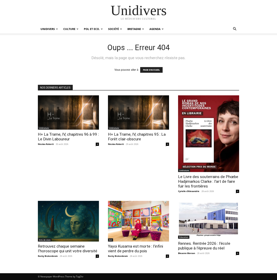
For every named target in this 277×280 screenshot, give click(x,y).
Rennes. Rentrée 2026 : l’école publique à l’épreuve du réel (204, 245)
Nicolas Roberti (46, 144)
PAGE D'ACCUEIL (151, 70)
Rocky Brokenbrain (48, 256)
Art (110, 240)
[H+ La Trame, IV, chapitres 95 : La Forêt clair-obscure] (138, 112)
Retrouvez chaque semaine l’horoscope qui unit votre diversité (67, 248)
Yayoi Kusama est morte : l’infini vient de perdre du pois (135, 248)
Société (113, 29)
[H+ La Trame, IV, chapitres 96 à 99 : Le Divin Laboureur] (68, 112)
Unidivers (48, 29)
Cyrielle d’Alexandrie (188, 191)
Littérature (44, 128)
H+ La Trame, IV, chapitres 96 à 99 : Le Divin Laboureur (68, 136)
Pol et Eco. (92, 29)
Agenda (155, 29)
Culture (69, 29)
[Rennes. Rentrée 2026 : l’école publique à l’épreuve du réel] (208, 220)
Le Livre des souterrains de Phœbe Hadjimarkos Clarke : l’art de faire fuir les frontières (208, 181)
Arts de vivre (45, 240)
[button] (234, 29)
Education (183, 237)
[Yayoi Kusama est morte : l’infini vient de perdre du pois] (138, 221)
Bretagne (134, 29)
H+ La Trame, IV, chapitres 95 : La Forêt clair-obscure (137, 136)
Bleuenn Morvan (186, 253)
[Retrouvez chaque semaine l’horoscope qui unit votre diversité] (68, 221)
